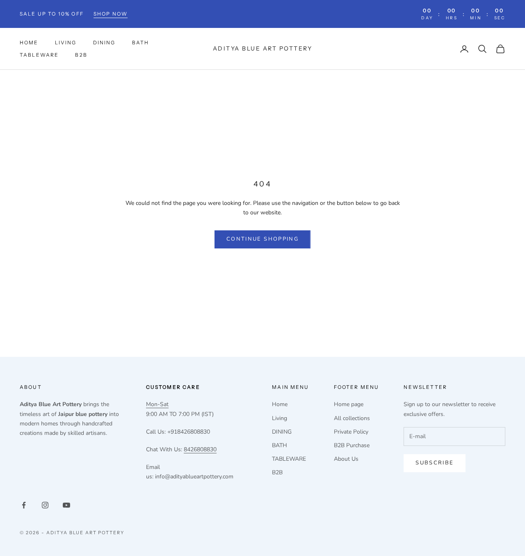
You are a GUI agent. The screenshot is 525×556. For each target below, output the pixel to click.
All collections (352, 418)
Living (66, 42)
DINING (104, 42)
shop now (111, 14)
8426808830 (200, 449)
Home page (348, 404)
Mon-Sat (157, 404)
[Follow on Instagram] (45, 505)
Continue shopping (262, 239)
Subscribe (434, 462)
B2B (81, 55)
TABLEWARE (39, 55)
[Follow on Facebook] (24, 505)
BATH (140, 42)
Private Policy (351, 432)
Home (29, 42)
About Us (346, 459)
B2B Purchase (352, 445)
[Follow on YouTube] (66, 505)
